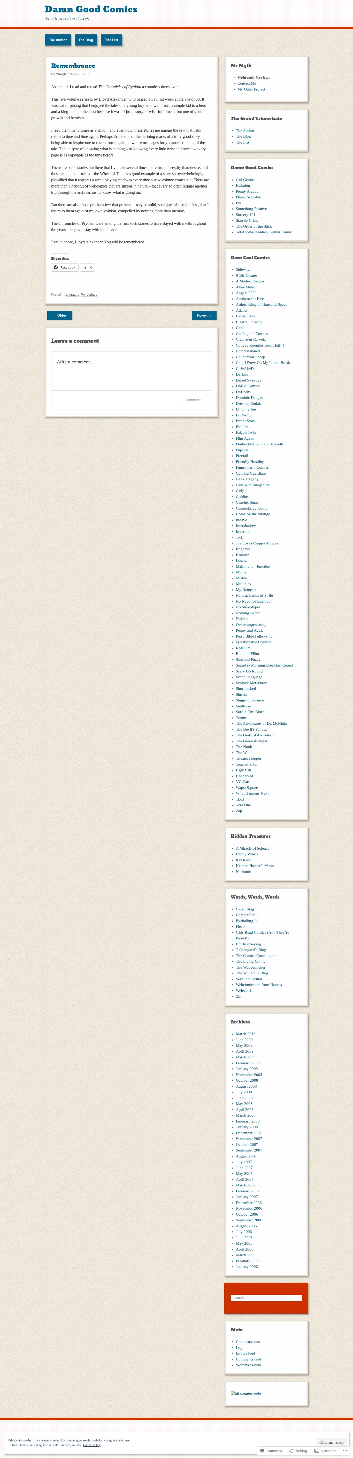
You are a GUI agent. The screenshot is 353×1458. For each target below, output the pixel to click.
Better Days (245, 316)
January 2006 (247, 1267)
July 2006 (244, 1232)
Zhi (238, 996)
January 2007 (247, 1197)
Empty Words (247, 854)
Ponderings (89, 294)
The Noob (244, 747)
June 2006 (244, 1238)
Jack (239, 537)
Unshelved (244, 776)
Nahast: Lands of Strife (254, 595)
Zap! (239, 811)
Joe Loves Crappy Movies (257, 543)
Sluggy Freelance (250, 700)
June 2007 (244, 1168)
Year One (243, 805)
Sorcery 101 (246, 215)
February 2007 (248, 1191)
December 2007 (249, 1133)
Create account (248, 1342)
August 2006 (246, 1226)
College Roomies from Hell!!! (260, 345)
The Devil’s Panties (251, 729)
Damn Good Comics (91, 9)
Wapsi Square (247, 788)
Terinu (241, 718)
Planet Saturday (248, 197)
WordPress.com (248, 1365)
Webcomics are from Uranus (259, 985)
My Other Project (251, 89)
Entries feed (245, 1353)
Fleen (240, 926)
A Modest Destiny (250, 281)
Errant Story (245, 421)
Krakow (242, 555)
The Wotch (245, 753)
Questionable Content (253, 642)
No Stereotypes (248, 607)
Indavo (241, 520)
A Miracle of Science (253, 848)
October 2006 (247, 1214)
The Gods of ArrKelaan (255, 735)
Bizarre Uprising (249, 322)
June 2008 (244, 1098)
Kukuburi (243, 185)
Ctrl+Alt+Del (246, 369)
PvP (239, 203)
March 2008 (246, 1115)
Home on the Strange (253, 514)
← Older (59, 315)
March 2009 (246, 1057)
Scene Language (249, 677)
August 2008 (246, 1086)
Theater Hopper (248, 758)
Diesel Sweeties (248, 380)
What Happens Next (252, 793)
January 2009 (247, 1069)
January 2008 (247, 1127)
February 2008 (248, 1121)
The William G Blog (252, 973)
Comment (193, 400)
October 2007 (247, 1144)
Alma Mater (245, 287)
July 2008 (244, 1092)
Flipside (242, 450)
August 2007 (246, 1156)
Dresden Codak (248, 403)
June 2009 (244, 1040)
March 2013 (246, 1034)
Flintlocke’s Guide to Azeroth (259, 444)
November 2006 (249, 1208)
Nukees (242, 619)
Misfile (241, 578)
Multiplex (243, 584)
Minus (241, 572)
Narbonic (243, 872)
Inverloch (243, 531)
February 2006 (248, 1261)
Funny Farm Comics (252, 467)
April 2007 (245, 1179)
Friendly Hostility (250, 462)
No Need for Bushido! (254, 601)
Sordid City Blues (250, 712)
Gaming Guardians (251, 473)
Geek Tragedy (247, 479)
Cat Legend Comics (252, 334)
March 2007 (246, 1185)
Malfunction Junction (253, 566)
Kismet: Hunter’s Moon (255, 866)
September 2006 (249, 1220)
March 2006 (246, 1255)
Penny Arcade (247, 191)
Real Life (243, 648)
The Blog (86, 40)
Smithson (243, 706)
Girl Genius (245, 180)
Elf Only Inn (246, 409)
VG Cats (243, 782)
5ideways (243, 269)
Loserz (241, 560)
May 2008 (244, 1104)
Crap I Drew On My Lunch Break (263, 363)
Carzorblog (245, 909)
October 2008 (247, 1080)
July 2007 (244, 1162)
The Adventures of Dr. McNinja (261, 723)
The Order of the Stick (254, 226)
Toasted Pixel (246, 764)
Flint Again (245, 438)
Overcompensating (251, 625)
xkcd (240, 799)
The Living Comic (250, 961)
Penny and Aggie (250, 630)
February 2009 (248, 1063)
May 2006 (244, 1243)
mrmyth (61, 74)
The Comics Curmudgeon (257, 956)
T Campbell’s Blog (251, 950)
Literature (72, 294)
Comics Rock (247, 915)
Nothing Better (248, 613)
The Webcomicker (250, 967)
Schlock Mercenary (251, 683)
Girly (240, 491)
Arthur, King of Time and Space (261, 304)
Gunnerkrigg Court (251, 508)
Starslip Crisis (247, 220)
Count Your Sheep (250, 357)
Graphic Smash (248, 502)
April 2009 (245, 1051)
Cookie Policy (92, 1445)
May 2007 (244, 1173)
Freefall (242, 456)
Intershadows (246, 526)
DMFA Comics (248, 386)
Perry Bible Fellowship (254, 636)
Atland (241, 310)
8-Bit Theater (246, 275)
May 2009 (244, 1045)
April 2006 (245, 1249)
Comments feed (248, 1359)
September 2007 (249, 1150)
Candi (240, 328)
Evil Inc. (243, 427)
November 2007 (249, 1139)
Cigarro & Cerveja (251, 339)
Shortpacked (246, 688)
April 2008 (245, 1110)
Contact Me (246, 83)
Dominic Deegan (249, 397)
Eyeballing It (246, 921)
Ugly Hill (243, 770)
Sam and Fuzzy (248, 659)
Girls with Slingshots (252, 485)
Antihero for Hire (250, 299)
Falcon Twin (246, 432)
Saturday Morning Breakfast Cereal (264, 665)
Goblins (242, 497)
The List (111, 40)
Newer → (204, 315)
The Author (58, 40)
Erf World (244, 415)
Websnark (244, 991)
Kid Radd (243, 860)
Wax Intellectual (249, 979)
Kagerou (243, 549)
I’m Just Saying (248, 944)
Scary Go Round (249, 671)
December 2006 (249, 1203)
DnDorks (243, 392)
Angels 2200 (246, 293)
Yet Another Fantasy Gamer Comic (264, 232)
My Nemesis (246, 590)
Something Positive (251, 209)
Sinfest (241, 694)
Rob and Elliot (247, 654)
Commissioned (248, 351)
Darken (242, 374)
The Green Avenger (251, 741)
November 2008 (249, 1075)
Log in (241, 1347)
